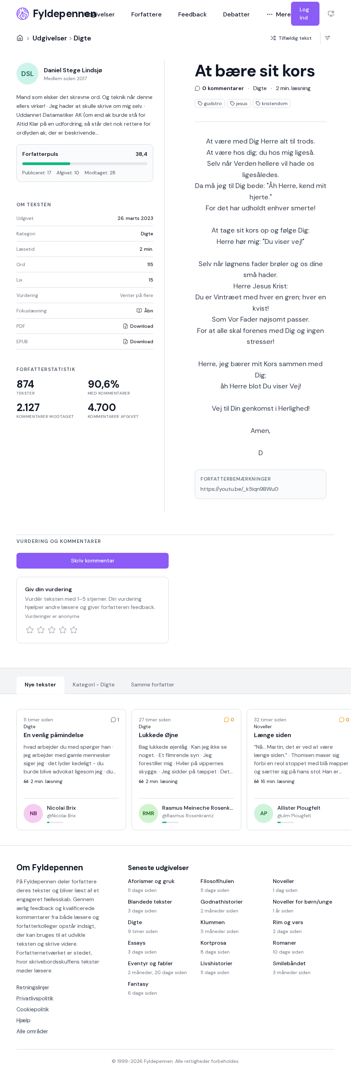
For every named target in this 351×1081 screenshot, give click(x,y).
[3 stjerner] (52, 630)
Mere (283, 14)
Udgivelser (99, 14)
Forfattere (146, 14)
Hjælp (23, 1020)
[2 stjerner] (41, 630)
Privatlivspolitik (34, 998)
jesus (241, 103)
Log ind (304, 13)
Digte (82, 38)
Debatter (236, 14)
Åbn (148, 311)
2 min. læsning (293, 88)
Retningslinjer (32, 987)
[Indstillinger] (331, 13)
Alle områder (32, 1031)
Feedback (192, 14)
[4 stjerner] (63, 630)
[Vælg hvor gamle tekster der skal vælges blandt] (327, 38)
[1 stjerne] (30, 630)
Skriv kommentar (92, 560)
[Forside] (19, 38)
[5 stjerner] (73, 630)
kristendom (275, 103)
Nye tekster (40, 684)
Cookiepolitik (32, 1009)
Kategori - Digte (93, 684)
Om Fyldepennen (49, 867)
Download (141, 326)
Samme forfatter (152, 684)
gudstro (213, 103)
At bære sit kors (255, 71)
